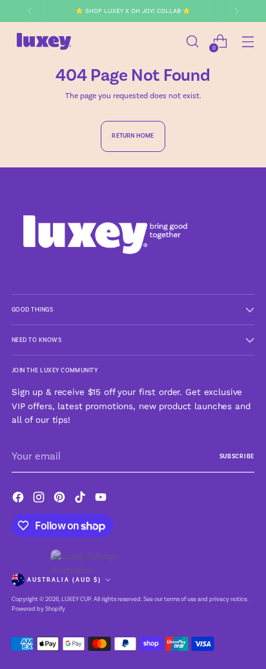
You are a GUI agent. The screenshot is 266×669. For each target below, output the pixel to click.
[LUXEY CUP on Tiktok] (81, 499)
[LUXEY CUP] (44, 41)
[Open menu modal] (247, 41)
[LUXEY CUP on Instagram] (40, 499)
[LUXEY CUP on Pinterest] (60, 499)
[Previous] (29, 11)
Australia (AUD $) (64, 580)
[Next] (236, 11)
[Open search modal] (192, 41)
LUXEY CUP (76, 598)
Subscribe (237, 456)
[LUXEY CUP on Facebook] (19, 499)
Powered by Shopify (38, 608)
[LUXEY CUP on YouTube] (102, 499)
